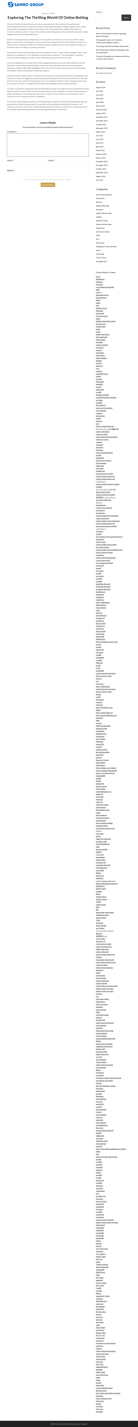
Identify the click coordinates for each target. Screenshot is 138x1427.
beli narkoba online (102, 752)
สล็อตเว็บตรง (100, 639)
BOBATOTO (100, 886)
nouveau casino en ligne (104, 474)
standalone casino (102, 915)
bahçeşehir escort (102, 295)
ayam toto (99, 1304)
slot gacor (99, 445)
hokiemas (99, 282)
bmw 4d (98, 1246)
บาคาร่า (99, 292)
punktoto (99, 1170)
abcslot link (100, 313)
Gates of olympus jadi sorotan (106, 1157)
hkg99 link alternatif (103, 726)
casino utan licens (102, 1354)
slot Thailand (100, 739)
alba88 (98, 778)
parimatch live (101, 862)
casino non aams (102, 965)
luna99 (98, 376)
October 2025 (101, 124)
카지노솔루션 (101, 1254)
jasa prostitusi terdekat (104, 823)
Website (10, 170)
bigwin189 (100, 382)
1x (37, 68)
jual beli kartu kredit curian (105, 828)
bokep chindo (100, 340)
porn (97, 305)
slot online (100, 571)
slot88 (98, 1172)
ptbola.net (99, 1396)
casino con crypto (102, 439)
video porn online (102, 805)
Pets (97, 239)
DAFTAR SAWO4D (103, 844)
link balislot (100, 539)
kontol (98, 836)
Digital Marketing (102, 206)
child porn (99, 705)
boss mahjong (101, 1123)
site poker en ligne (102, 547)
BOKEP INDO (101, 889)
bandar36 (99, 1007)
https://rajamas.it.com (103, 1398)
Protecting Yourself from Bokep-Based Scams (112, 46)
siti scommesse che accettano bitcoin (109, 537)
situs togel (100, 1322)
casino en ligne (101, 1036)
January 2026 (101, 113)
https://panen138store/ (104, 713)
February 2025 (101, 154)
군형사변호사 (101, 939)
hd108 (98, 1241)
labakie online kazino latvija (106, 321)
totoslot (99, 994)
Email (51, 160)
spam (98, 847)
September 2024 (102, 173)
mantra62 (99, 1186)
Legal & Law (100, 228)
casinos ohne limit (102, 981)
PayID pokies (101, 789)
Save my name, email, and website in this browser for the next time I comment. (48, 179)
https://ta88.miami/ (103, 602)
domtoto (99, 933)
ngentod (99, 421)
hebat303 (99, 718)
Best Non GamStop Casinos (106, 1086)
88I (97, 910)
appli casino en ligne (103, 492)
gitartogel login (101, 337)
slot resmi (99, 284)
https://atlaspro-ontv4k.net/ (106, 768)
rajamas (99, 1349)
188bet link (100, 1136)
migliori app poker (102, 949)
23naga (98, 957)
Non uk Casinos (101, 1201)
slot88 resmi (100, 471)
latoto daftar (100, 763)
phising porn (100, 416)
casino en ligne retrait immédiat (107, 516)
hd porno (99, 613)
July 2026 (99, 91)
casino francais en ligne (104, 552)
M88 (97, 290)
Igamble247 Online (103, 1296)
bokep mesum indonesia (104, 968)
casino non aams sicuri (104, 947)
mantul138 (100, 390)
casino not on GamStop (104, 408)
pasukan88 (100, 657)
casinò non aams (102, 434)
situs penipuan (101, 411)
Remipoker (100, 1096)
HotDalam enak (101, 868)
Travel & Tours (101, 258)
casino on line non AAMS (105, 1220)
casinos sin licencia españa (105, 495)
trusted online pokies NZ (105, 1130)
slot (97, 681)
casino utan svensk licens (105, 1023)
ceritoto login (101, 905)
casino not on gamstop (104, 508)
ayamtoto (99, 1167)
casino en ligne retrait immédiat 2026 (109, 550)
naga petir (99, 1120)
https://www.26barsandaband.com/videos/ (111, 1149)
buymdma (99, 1412)
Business (99, 202)
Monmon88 (100, 636)
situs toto (99, 1317)
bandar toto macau (102, 334)
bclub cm (99, 350)
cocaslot (99, 379)
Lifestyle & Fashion (103, 232)
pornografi (100, 700)
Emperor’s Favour (102, 760)
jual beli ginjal (101, 807)
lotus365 (99, 1028)
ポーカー (99, 502)
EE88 (98, 1012)
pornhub (99, 1094)
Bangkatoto (100, 279)
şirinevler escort (102, 316)
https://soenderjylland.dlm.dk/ (106, 771)
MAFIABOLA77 (101, 1301)
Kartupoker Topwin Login (105, 960)
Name (10, 160)
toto (97, 1194)
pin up (98, 277)
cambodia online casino (104, 1046)
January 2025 (101, 158)
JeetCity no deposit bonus (105, 773)
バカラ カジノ (101, 481)
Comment (12, 132)
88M (97, 907)
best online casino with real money (108, 1393)
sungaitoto (100, 555)
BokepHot (99, 970)
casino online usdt (102, 952)
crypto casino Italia (103, 560)
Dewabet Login (101, 841)
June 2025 (99, 139)
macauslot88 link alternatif (105, 1039)
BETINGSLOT (101, 405)
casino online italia (102, 432)
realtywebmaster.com (103, 792)
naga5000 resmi (102, 374)
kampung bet (100, 1091)
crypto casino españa (103, 944)
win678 (98, 363)
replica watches (101, 1033)
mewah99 (99, 384)
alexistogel (100, 1385)
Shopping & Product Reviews (106, 246)
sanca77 (99, 723)
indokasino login (102, 1141)
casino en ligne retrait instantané (108, 521)
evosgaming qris (102, 1125)
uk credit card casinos (103, 460)
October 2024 (101, 169)
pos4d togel (100, 1338)
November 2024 (102, 165)
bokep (98, 300)
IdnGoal (99, 1017)
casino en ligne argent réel (105, 476)
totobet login (101, 326)
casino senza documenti (104, 453)
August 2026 (100, 87)
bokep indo (100, 466)
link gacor (99, 799)
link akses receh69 (102, 395)
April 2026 (100, 102)
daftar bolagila (101, 358)
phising (98, 694)
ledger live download (103, 839)
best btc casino (101, 786)
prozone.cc (100, 347)
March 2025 (100, 150)
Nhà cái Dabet (101, 918)
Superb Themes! (81, 1424)
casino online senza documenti (107, 437)
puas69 (98, 387)
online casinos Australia (104, 1065)
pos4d (98, 665)
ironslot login (101, 1359)
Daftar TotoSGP (102, 345)
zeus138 (99, 1146)
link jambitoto (101, 505)
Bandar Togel (101, 1257)
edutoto (99, 757)
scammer (99, 413)
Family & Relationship (103, 213)
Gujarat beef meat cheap (104, 1031)
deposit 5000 (101, 623)
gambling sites (101, 734)
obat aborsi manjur (102, 818)
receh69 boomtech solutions (106, 397)
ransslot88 (100, 870)
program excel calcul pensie (106, 1343)
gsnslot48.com (101, 615)
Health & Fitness (102, 221)
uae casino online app (103, 500)
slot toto (99, 1117)
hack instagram (101, 815)
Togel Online (100, 1327)
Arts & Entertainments (104, 195)
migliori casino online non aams (107, 1222)
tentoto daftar (101, 1062)
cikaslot (99, 1243)
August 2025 (100, 132)
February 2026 (101, 110)
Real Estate (100, 243)
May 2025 (99, 143)
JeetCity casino (101, 899)
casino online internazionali (106, 558)
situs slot (99, 1259)
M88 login (99, 742)
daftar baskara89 (102, 1267)
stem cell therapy (102, 1375)
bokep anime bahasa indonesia (106, 884)
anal (97, 1154)
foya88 (98, 392)
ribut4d (98, 1083)
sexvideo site (100, 1196)
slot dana (99, 400)
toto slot (99, 1102)
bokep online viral (102, 1054)
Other (98, 235)
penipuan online (101, 729)
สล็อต (98, 1275)
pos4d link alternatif (103, 584)
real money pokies (102, 999)
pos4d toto (100, 1215)
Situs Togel (100, 1285)
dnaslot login (100, 860)
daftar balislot (101, 605)
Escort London (101, 1283)
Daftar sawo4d (101, 983)
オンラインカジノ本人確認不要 (107, 429)
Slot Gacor (100, 1278)
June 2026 (99, 95)
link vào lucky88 (101, 849)
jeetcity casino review (104, 676)
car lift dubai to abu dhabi (105, 287)
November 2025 (102, 121)
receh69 (99, 371)
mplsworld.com (101, 298)
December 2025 (101, 117)
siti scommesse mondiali (104, 563)
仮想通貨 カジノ (102, 936)
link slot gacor (101, 1312)
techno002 (100, 353)
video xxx (99, 802)
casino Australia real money (106, 673)
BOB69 (98, 852)
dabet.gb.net (100, 1225)
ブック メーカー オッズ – (105, 931)
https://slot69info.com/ (104, 707)
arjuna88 (99, 342)
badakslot (99, 1280)
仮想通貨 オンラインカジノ (106, 497)
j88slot (98, 873)
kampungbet (100, 857)
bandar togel (100, 1049)
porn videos (100, 928)
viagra (98, 813)
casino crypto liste (102, 518)
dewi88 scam (100, 592)
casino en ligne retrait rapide (106, 545)
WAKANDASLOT (102, 1367)
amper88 (99, 1370)
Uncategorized (101, 261)
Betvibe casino (101, 1391)
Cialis (98, 610)
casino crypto (101, 542)
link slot (99, 1314)
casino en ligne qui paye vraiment (107, 484)
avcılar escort (101, 324)
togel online (100, 355)
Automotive (100, 198)
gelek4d (99, 361)
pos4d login (100, 634)
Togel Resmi (100, 1191)
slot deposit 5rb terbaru (104, 1081)
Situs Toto (99, 1128)
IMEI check (100, 1401)
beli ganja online (102, 826)
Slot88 (98, 418)
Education (99, 210)
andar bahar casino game (105, 912)
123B (98, 920)
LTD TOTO (100, 855)
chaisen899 (100, 1270)
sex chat (99, 1057)
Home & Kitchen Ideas (104, 224)
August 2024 (100, 176)
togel (98, 1325)
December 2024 (101, 161)
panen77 (99, 678)
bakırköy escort (101, 308)
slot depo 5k (100, 510)
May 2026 (99, 98)
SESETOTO (100, 876)
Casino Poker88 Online (104, 1388)
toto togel (99, 468)
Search (99, 12)
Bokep (98, 710)
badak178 (99, 794)
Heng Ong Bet (101, 926)
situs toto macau (102, 1004)
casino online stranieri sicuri (106, 962)
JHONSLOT (100, 1073)
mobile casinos (101, 897)
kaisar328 (99, 755)
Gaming (98, 217)
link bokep (99, 311)
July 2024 (99, 180)
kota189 (99, 1165)
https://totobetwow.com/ (105, 426)
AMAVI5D (99, 878)
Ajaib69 (99, 1133)
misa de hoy (100, 1330)
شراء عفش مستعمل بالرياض (105, 881)
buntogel (99, 1320)
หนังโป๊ (98, 902)
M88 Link (99, 663)
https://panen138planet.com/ (106, 715)
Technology (100, 254)
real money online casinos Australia (108, 1078)
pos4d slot (100, 1341)
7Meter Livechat (102, 1264)
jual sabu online (101, 1052)
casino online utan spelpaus (105, 1351)
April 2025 (100, 147)
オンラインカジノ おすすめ (106, 489)
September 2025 (102, 128)
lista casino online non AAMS (106, 526)
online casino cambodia (104, 1044)
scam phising (100, 975)
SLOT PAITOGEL (102, 1249)
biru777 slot (100, 1335)
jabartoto (99, 366)
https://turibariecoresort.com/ (107, 642)
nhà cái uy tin (100, 941)
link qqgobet (100, 1306)
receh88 (99, 403)
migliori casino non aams (104, 989)
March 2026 (100, 106)
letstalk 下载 (100, 1020)
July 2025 (99, 136)
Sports (98, 250)
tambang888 (100, 776)
